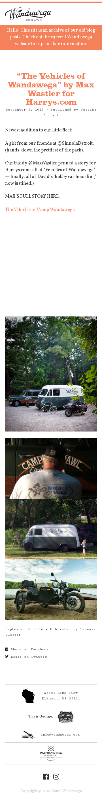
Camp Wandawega (28, 13)
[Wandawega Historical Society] (51, 753)
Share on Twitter (27, 657)
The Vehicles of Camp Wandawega (40, 210)
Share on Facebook (28, 649)
